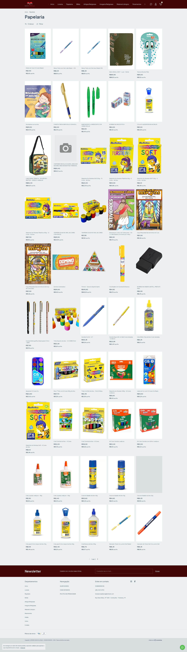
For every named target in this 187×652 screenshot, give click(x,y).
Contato (27, 625)
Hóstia (26, 617)
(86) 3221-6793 (99, 590)
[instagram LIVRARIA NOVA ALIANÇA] (131, 581)
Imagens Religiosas (106, 4)
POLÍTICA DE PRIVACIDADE (68, 594)
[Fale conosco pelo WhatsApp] (182, 647)
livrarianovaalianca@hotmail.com (104, 594)
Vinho (26, 621)
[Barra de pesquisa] (151, 4)
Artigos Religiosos (90, 4)
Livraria (60, 4)
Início (52, 4)
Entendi (22, 648)
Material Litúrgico (123, 4)
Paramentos (137, 4)
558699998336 (99, 586)
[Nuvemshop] (155, 640)
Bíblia (78, 4)
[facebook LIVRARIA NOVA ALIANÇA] (135, 581)
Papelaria (69, 4)
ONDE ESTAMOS (65, 590)
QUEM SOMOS (64, 586)
